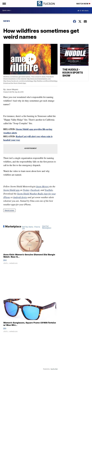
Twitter (26, 189)
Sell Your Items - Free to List (31, 227)
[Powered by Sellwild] (54, 369)
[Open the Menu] (4, 3)
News (6, 21)
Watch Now (82, 4)
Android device (20, 197)
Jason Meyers (42, 186)
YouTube (49, 189)
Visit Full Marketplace (46, 227)
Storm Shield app (11, 189)
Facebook (34, 189)
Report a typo (9, 210)
